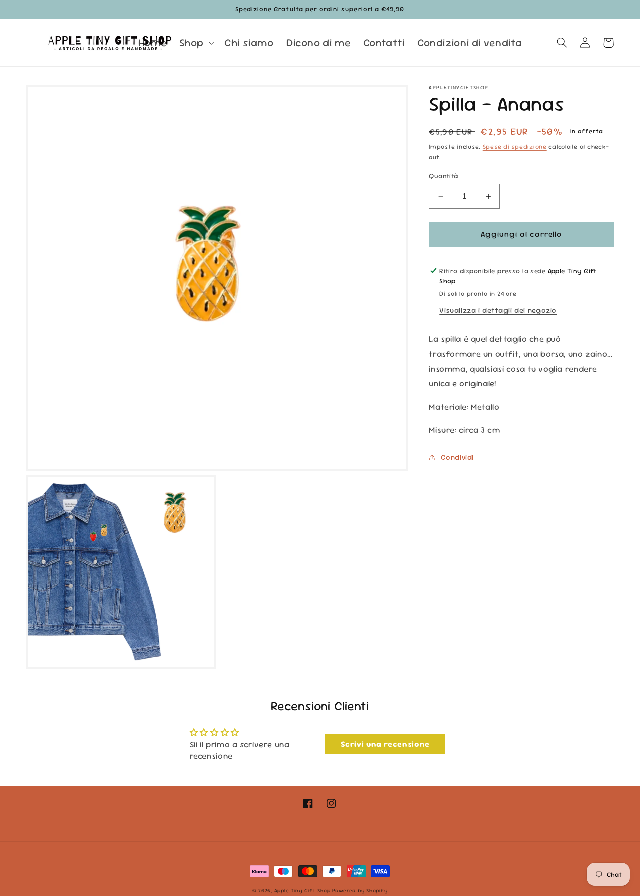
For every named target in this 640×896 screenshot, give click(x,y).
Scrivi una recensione (385, 744)
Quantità (443, 176)
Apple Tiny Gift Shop (302, 891)
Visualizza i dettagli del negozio (498, 310)
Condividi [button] (457, 457)
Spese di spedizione (515, 147)
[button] (195, 43)
